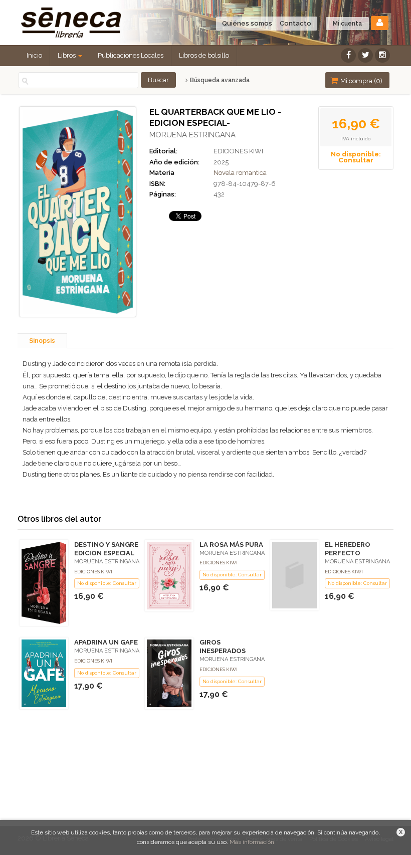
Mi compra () (360, 81)
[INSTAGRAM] (382, 55)
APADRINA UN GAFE (106, 642)
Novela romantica (240, 172)
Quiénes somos (247, 23)
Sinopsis (42, 340)
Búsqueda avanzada (218, 80)
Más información (252, 841)
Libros (67, 55)
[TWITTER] (365, 55)
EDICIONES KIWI (238, 151)
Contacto (295, 23)
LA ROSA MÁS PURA (231, 544)
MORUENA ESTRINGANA (192, 134)
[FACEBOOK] (348, 55)
